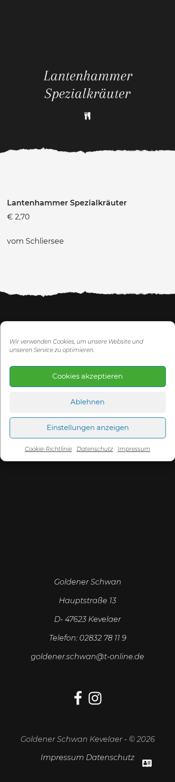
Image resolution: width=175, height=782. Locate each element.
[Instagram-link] (95, 701)
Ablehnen (87, 401)
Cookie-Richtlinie (48, 448)
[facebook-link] (77, 701)
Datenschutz (95, 448)
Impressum (134, 448)
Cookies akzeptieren (87, 376)
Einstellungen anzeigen (88, 427)
